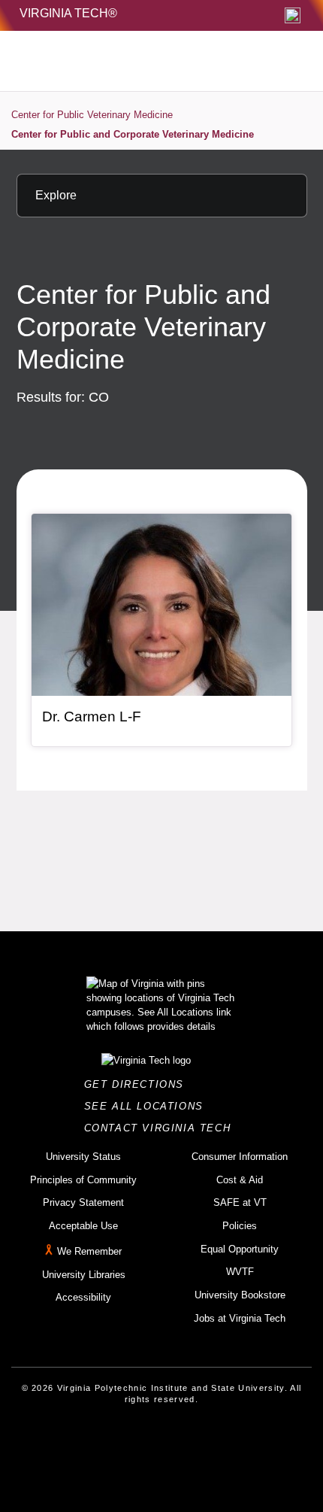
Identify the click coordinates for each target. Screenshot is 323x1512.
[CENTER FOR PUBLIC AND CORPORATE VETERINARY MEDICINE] (128, 61)
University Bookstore (240, 1295)
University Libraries (83, 1274)
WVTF (240, 1271)
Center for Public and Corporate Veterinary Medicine (132, 134)
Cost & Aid (239, 1180)
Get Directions (138, 1084)
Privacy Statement (83, 1202)
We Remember (89, 1251)
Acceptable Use (83, 1225)
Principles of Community (83, 1180)
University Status (83, 1156)
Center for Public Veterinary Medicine (92, 114)
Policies (239, 1225)
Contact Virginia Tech (162, 1128)
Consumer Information (240, 1156)
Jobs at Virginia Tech (239, 1318)
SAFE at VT (240, 1202)
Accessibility (83, 1297)
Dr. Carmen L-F (91, 716)
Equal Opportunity (240, 1249)
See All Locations (148, 1106)
